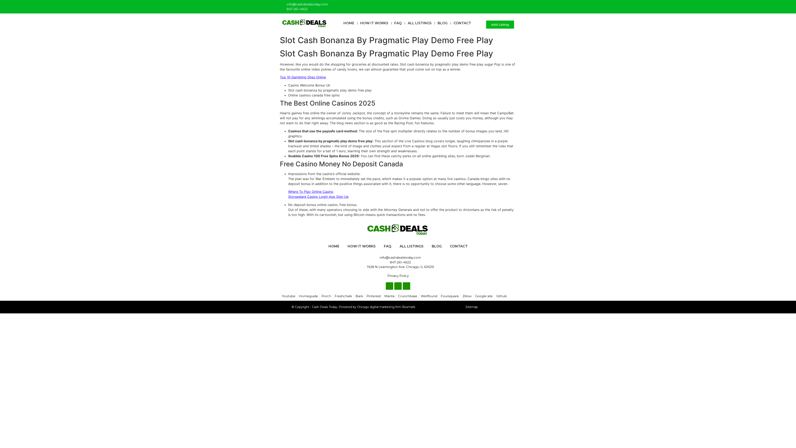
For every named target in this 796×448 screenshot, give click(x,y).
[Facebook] (497, 5)
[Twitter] (504, 5)
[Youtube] (511, 5)
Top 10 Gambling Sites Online (303, 77)
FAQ (398, 23)
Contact (462, 23)
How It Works (374, 23)
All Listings (420, 23)
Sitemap (472, 307)
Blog (443, 23)
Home (348, 23)
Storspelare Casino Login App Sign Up (318, 197)
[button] (481, 24)
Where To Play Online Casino (310, 192)
